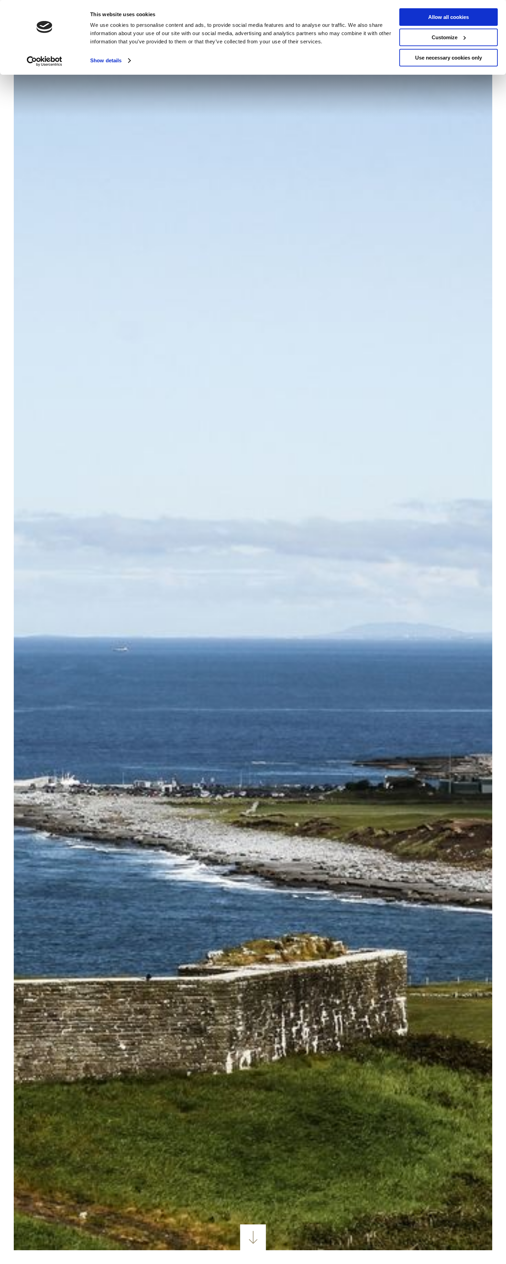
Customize (444, 37)
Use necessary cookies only (448, 58)
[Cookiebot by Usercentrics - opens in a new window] (44, 61)
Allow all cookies (448, 17)
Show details (106, 60)
